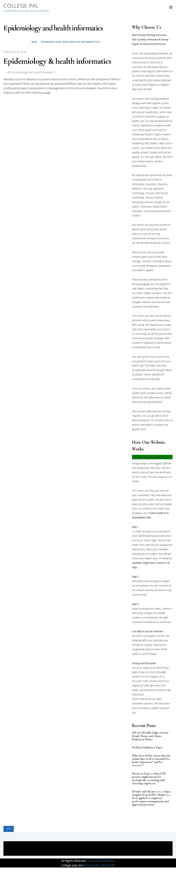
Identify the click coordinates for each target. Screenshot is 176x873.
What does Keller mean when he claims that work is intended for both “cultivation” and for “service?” (151, 760)
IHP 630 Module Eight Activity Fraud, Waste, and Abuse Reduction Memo (150, 736)
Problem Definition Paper (147, 747)
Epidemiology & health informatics (57, 61)
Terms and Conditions (100, 861)
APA (34, 41)
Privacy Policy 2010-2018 (99, 865)
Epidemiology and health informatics (70, 41)
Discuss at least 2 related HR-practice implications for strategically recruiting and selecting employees (149, 778)
